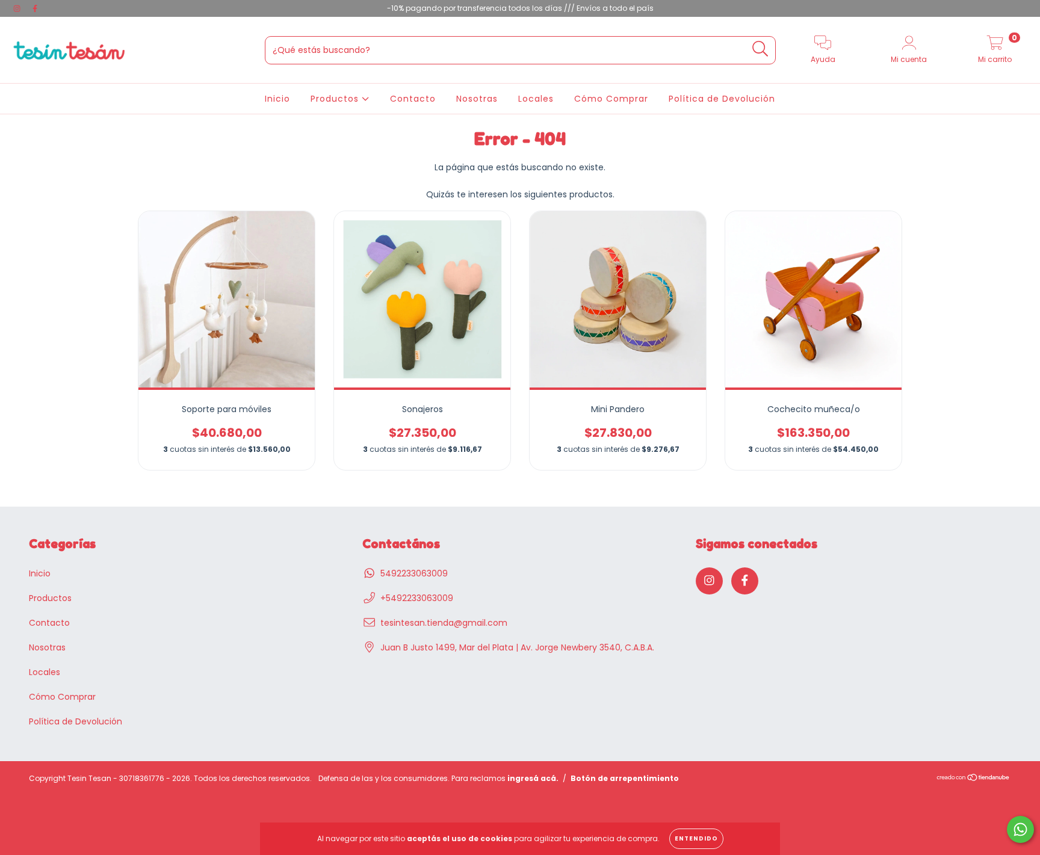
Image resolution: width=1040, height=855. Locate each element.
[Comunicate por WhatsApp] (1020, 829)
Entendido (696, 838)
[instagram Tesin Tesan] (18, 8)
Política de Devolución (722, 99)
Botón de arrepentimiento (625, 778)
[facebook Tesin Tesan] (35, 8)
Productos (336, 99)
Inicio (277, 99)
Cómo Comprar (611, 99)
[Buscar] (760, 49)
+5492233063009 (416, 598)
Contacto (413, 99)
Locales (536, 99)
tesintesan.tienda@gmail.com (443, 623)
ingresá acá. (533, 778)
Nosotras (477, 99)
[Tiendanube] (973, 778)
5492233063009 (414, 573)
